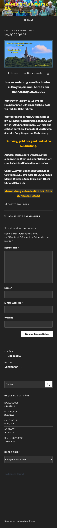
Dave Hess (28, 31)
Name (8, 288)
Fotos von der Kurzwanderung (28, 73)
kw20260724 (11, 420)
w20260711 (10, 429)
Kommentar (11, 247)
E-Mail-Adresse (13, 303)
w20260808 (11, 411)
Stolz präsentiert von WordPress (19, 521)
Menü (30, 20)
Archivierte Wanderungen (24, 216)
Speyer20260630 (13, 438)
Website (8, 317)
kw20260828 (11, 403)
